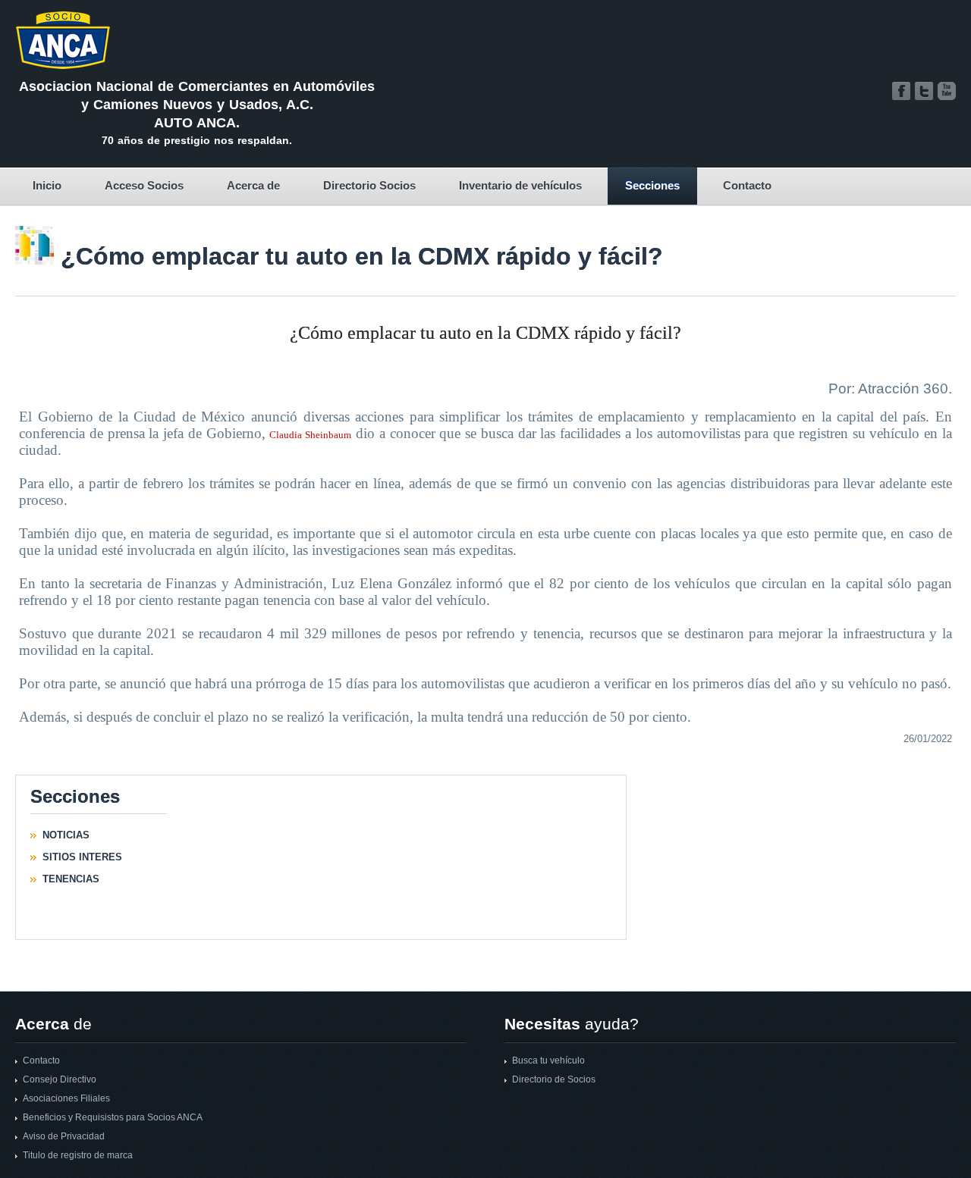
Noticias (66, 835)
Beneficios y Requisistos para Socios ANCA (113, 1117)
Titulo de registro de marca (78, 1155)
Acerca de (253, 185)
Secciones (652, 185)
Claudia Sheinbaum (310, 434)
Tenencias (70, 879)
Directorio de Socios (553, 1079)
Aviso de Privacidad (64, 1136)
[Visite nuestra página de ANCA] (901, 91)
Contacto (747, 185)
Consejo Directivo (59, 1079)
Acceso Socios (144, 185)
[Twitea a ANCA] (924, 91)
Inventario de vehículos (520, 185)
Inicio (47, 185)
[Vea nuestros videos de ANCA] (947, 91)
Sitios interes (82, 857)
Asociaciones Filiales (66, 1098)
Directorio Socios (369, 185)
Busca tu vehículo (548, 1060)
